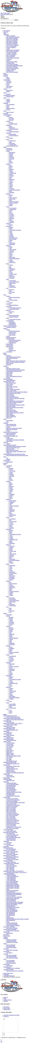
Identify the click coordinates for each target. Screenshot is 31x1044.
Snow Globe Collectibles (12, 64)
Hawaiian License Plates (12, 806)
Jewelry (8, 116)
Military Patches (7, 736)
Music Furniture (10, 394)
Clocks (10, 232)
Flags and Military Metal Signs (13, 837)
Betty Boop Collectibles (11, 41)
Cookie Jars (9, 59)
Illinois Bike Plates (10, 788)
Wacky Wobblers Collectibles (13, 925)
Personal (8, 193)
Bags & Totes (12, 333)
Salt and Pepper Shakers (11, 61)
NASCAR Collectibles (11, 866)
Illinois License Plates (11, 807)
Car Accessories (13, 208)
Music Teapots (9, 414)
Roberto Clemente (10, 108)
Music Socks (9, 375)
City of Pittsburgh (10, 104)
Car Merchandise (10, 338)
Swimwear (11, 188)
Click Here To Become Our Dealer (11, 1015)
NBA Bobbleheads (10, 912)
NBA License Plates (11, 811)
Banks (10, 228)
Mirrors (11, 588)
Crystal (10, 568)
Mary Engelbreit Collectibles (12, 37)
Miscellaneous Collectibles (9, 855)
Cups (10, 248)
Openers (11, 254)
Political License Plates (11, 821)
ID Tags (11, 213)
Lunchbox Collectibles (11, 54)
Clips (10, 504)
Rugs (10, 241)
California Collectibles (11, 939)
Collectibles (6, 34)
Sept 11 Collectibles (10, 55)
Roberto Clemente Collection (10, 325)
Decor (7, 136)
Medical (8, 91)
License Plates (12, 280)
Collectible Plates (10, 63)
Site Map (5, 1001)
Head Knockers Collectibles (12, 898)
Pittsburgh (5, 103)
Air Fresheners (12, 209)
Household (8, 130)
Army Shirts (9, 749)
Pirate (7, 107)
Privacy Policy (6, 1008)
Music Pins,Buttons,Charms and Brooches (16, 360)
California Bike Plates (11, 783)
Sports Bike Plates (10, 793)
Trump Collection (10, 776)
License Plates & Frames (14, 319)
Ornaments (11, 278)
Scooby (8, 48)
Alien (7, 77)
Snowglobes (12, 572)
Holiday (8, 100)
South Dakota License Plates (12, 823)
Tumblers (11, 261)
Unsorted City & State (8, 969)
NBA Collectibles (10, 867)
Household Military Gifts (9, 728)
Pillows (11, 240)
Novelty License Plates (11, 819)
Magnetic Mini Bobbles (11, 904)
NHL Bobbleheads (10, 915)
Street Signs (12, 143)
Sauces (10, 686)
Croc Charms (12, 471)
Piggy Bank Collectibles (11, 66)
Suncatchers (12, 578)
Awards (8, 426)
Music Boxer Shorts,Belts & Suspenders (15, 370)
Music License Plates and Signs (10, 432)
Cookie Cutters (12, 551)
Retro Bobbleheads (10, 920)
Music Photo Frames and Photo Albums (15, 404)
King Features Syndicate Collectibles (14, 902)
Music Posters (9, 408)
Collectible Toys (10, 70)
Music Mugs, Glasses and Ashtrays (14, 402)
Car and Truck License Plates (13, 799)
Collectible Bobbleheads (9, 873)
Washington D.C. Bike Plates (13, 796)
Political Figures (10, 917)
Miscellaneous (12, 323)
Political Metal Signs (11, 840)
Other (4, 98)
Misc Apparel (12, 335)
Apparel (8, 121)
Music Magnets (9, 399)
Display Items (6, 460)
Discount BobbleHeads (11, 882)
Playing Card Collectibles (9, 850)
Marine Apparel (9, 750)
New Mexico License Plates (12, 814)
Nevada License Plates (11, 812)
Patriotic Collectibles (8, 860)
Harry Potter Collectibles (12, 38)
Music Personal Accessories (9, 445)
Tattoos (11, 204)
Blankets (11, 227)
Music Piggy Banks (10, 406)
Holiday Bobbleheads (11, 899)
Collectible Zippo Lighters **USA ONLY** (13, 871)
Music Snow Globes (11, 410)
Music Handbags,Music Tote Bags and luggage (14, 454)
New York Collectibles (11, 955)
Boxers (10, 170)
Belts (10, 167)
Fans (10, 196)
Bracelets (11, 120)
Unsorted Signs (12, 144)
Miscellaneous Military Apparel (13, 755)
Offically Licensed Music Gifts (10, 436)
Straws (10, 259)
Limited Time (9, 149)
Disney (8, 889)
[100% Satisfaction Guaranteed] (4, 1035)
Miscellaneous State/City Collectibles (14, 970)
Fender (8, 437)
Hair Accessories (13, 197)
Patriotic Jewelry (10, 770)
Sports (7, 921)
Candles (11, 234)
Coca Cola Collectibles (11, 46)
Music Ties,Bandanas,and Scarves (14, 376)
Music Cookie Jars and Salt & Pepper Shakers (16, 392)
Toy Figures (12, 292)
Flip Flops (11, 175)
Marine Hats (9, 752)
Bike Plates (11, 597)
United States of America (9, 95)
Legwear (11, 182)
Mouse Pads (12, 127)
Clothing (11, 171)
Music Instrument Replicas (12, 397)
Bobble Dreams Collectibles (12, 886)
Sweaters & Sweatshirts (14, 190)
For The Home (9, 345)
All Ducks (5, 74)
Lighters (11, 195)
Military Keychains (7, 726)
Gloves (10, 177)
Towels (11, 210)
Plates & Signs (6, 777)
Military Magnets (7, 733)
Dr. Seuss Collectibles (11, 52)
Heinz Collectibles (10, 56)
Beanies (11, 166)
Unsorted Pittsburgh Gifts (12, 145)
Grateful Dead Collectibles (9, 858)
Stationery (8, 125)
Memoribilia (12, 322)
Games (10, 711)
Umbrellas (11, 222)
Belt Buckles (12, 152)
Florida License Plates (11, 803)
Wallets (11, 205)
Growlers (11, 252)
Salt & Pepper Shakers (14, 258)
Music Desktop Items (11, 424)
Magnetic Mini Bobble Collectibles (14, 903)
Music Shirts (9, 373)
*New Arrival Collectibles (12, 881)
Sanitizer (11, 592)
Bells (10, 267)
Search (2, 17)
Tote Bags (11, 221)
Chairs (10, 231)
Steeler (7, 105)
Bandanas (11, 169)
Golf (10, 609)
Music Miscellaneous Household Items (15, 401)
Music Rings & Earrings (11, 358)
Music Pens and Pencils (11, 429)
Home (4, 998)
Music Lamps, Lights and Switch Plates (15, 398)
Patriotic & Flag (10, 96)
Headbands (11, 179)
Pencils (10, 513)
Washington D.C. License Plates (13, 827)
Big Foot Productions (8, 847)
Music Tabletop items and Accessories (15, 412)
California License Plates (12, 798)
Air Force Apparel (10, 742)
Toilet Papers (12, 243)
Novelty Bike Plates (10, 790)
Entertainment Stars (10, 891)
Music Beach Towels (11, 382)
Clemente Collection (11, 327)
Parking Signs (12, 140)
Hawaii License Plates (11, 947)
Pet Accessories (12, 239)
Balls (10, 291)
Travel (4, 92)
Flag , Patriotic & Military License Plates (15, 802)
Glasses (11, 122)
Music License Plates (11, 433)
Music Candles (9, 384)
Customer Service (7, 999)
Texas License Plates (11, 825)
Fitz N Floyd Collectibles (12, 72)
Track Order (7, 13)
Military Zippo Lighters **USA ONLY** (12, 723)
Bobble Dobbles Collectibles (12, 885)
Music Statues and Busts (11, 411)
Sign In (2, 13)
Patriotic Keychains (10, 771)
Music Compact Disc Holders (13, 389)
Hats (10, 178)
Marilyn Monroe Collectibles (12, 50)
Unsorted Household (14, 131)
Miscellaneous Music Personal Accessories (16, 446)
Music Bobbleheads (7, 379)
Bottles (10, 246)
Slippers (11, 186)
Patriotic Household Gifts (12, 768)
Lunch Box (11, 215)
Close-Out (5, 32)
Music (4, 33)
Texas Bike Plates (10, 794)
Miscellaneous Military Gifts (9, 762)
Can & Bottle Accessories (15, 230)
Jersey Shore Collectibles (9, 926)
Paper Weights (12, 515)
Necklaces (11, 158)
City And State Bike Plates (12, 784)
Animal (8, 99)
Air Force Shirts (10, 745)
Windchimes (12, 244)
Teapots (8, 60)
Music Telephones (10, 415)
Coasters (11, 235)
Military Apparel (7, 741)
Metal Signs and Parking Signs (10, 832)
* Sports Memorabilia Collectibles (11, 863)
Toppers (11, 579)
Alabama (5, 937)
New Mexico (6, 951)
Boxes (10, 533)
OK (1, 1041)
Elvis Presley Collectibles (9, 853)
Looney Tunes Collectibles (12, 68)
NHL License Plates (11, 818)
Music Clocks (9, 388)
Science (5, 89)
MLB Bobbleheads (10, 906)
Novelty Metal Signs (11, 838)
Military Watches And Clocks (10, 715)
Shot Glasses (12, 257)
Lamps (10, 540)
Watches (11, 162)
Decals (10, 126)
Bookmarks (11, 502)
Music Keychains (10, 449)
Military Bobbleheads (8, 739)
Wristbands (11, 192)
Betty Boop (6, 934)
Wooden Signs (12, 287)
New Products (6, 30)
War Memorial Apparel (11, 761)
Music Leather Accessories (12, 450)
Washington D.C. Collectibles (13, 968)
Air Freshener (12, 518)
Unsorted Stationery (13, 129)
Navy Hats (8, 758)
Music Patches (9, 372)
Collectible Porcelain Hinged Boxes (14, 65)
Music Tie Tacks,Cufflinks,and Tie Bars (15, 362)
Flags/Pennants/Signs (14, 315)
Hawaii (8, 83)
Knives (10, 584)
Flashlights (11, 586)
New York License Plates (12, 815)
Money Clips (12, 199)
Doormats (11, 236)
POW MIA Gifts (7, 720)
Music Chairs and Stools (11, 386)
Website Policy (6, 1009)
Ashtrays (8, 443)
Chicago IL (9, 82)
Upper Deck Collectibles (12, 924)
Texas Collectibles (10, 960)
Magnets (11, 138)
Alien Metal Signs (10, 833)
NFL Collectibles (10, 868)
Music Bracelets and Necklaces (13, 357)
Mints (10, 200)
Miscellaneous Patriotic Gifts (12, 766)
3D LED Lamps (13, 274)
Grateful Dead (9, 438)
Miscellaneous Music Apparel (13, 368)
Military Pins (6, 731)
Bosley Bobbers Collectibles (12, 888)
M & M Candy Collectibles (12, 44)
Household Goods (13, 237)
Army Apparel (9, 746)
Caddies (11, 503)
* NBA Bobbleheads (11, 877)
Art (10, 266)
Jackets (10, 180)
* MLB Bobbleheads (11, 875)
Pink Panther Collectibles (12, 42)
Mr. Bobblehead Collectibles (12, 907)
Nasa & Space (9, 90)
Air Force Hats (9, 744)
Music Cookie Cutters (11, 390)
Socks (10, 187)
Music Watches (9, 363)
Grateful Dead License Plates (13, 805)
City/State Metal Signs (11, 836)
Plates (10, 256)
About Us (5, 997)
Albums (11, 265)
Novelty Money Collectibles (12, 57)
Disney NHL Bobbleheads (12, 890)
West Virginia (9, 86)
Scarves (11, 184)
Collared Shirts (12, 173)
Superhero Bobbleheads (11, 922)
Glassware (11, 250)
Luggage (11, 217)
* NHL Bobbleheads (11, 880)
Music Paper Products (11, 403)
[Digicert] (4, 1033)
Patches (11, 498)
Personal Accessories (14, 201)
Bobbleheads (12, 269)
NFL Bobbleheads (10, 913)
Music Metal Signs (10, 434)
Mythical (5, 76)
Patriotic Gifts (6, 764)
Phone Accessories (13, 202)
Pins (10, 160)
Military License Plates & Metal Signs (12, 718)
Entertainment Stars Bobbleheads (13, 893)
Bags (10, 212)
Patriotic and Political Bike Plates (13, 792)
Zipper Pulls (12, 644)
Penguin (8, 109)
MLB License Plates (11, 809)
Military (5, 714)
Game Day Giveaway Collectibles (14, 897)
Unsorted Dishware (13, 135)
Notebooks (11, 511)
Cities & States (6, 79)
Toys (7, 288)
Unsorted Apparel (13, 123)
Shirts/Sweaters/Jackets (14, 297)
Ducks (4, 73)
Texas (7, 85)
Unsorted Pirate (9, 320)
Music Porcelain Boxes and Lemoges (14, 407)
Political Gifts (6, 774)
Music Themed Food (11, 416)
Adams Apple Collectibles (12, 884)
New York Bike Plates (11, 789)
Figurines (11, 270)
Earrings (11, 156)
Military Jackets (9, 754)
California (8, 81)
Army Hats (8, 748)
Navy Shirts (9, 759)
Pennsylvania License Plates (12, 820)
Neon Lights (12, 276)
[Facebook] (10, 1032)
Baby (10, 165)
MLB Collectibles (10, 864)
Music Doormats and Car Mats (13, 393)
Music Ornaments (10, 395)
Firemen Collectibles (11, 69)
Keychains (11, 118)
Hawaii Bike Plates (10, 787)
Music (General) (10, 112)
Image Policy (6, 1006)
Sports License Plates (11, 824)
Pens (10, 512)
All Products (9, 148)
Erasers (11, 508)
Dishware (8, 133)
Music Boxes (9, 385)
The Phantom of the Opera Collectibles (15, 439)
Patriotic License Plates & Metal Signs (15, 772)
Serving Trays (12, 262)
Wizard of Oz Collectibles (12, 39)
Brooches (8, 364)
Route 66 (8, 94)
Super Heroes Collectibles (12, 51)
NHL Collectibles (10, 869)
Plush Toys (11, 289)
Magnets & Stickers (13, 316)
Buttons (11, 117)
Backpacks (11, 218)
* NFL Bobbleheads (11, 878)
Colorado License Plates (11, 801)
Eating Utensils (12, 249)
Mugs (10, 253)
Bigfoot (8, 78)
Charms (11, 472)
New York (8, 87)
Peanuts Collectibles (11, 47)
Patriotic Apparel (10, 767)
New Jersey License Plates (12, 828)
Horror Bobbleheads (11, 900)
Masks (10, 183)
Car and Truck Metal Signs (12, 834)
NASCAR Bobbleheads (11, 910)
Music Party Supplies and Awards (14, 428)
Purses (10, 219)
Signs (7, 139)
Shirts (10, 191)
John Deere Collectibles (11, 43)
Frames (11, 272)
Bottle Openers (12, 134)
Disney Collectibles (10, 35)
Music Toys (9, 417)
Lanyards (11, 214)
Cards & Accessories (14, 505)
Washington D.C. (7, 967)
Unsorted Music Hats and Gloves (13, 371)
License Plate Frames (14, 281)
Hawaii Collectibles (10, 945)
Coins (10, 566)
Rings (10, 161)
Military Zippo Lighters (11, 724)
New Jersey (6, 948)
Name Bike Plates (7, 779)
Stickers (11, 224)
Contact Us (6, 1016)
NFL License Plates (10, 816)
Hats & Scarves (12, 332)
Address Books (12, 500)
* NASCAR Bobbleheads (12, 876)
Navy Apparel (9, 757)
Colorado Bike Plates (11, 785)
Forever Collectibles (11, 895)
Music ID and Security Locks (13, 447)
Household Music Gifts (8, 381)
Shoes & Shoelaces (13, 638)
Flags (10, 271)
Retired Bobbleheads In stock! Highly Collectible (17, 919)
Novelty (8, 101)
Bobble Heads (9, 344)
